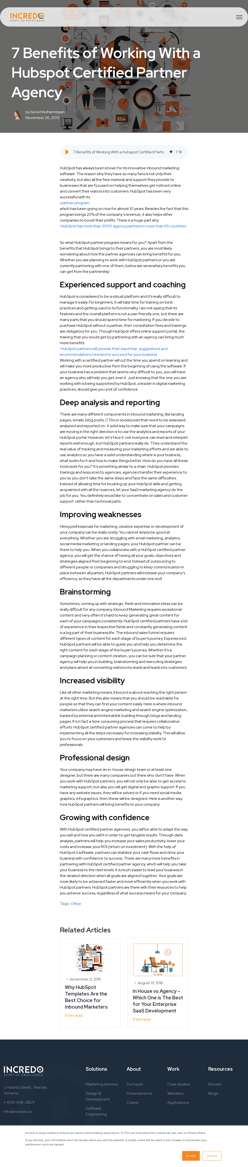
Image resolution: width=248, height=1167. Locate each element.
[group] (124, 152)
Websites (175, 1093)
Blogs (213, 1093)
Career (133, 1102)
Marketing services (102, 1084)
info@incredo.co (18, 1111)
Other (76, 903)
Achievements (139, 1093)
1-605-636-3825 (19, 1102)
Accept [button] (191, 1156)
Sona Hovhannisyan (48, 111)
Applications (178, 1102)
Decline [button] (212, 1156)
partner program (75, 202)
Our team (135, 1084)
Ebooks (214, 1084)
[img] (171, 152)
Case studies (178, 1084)
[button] (67, 152)
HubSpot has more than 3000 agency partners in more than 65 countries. (124, 226)
